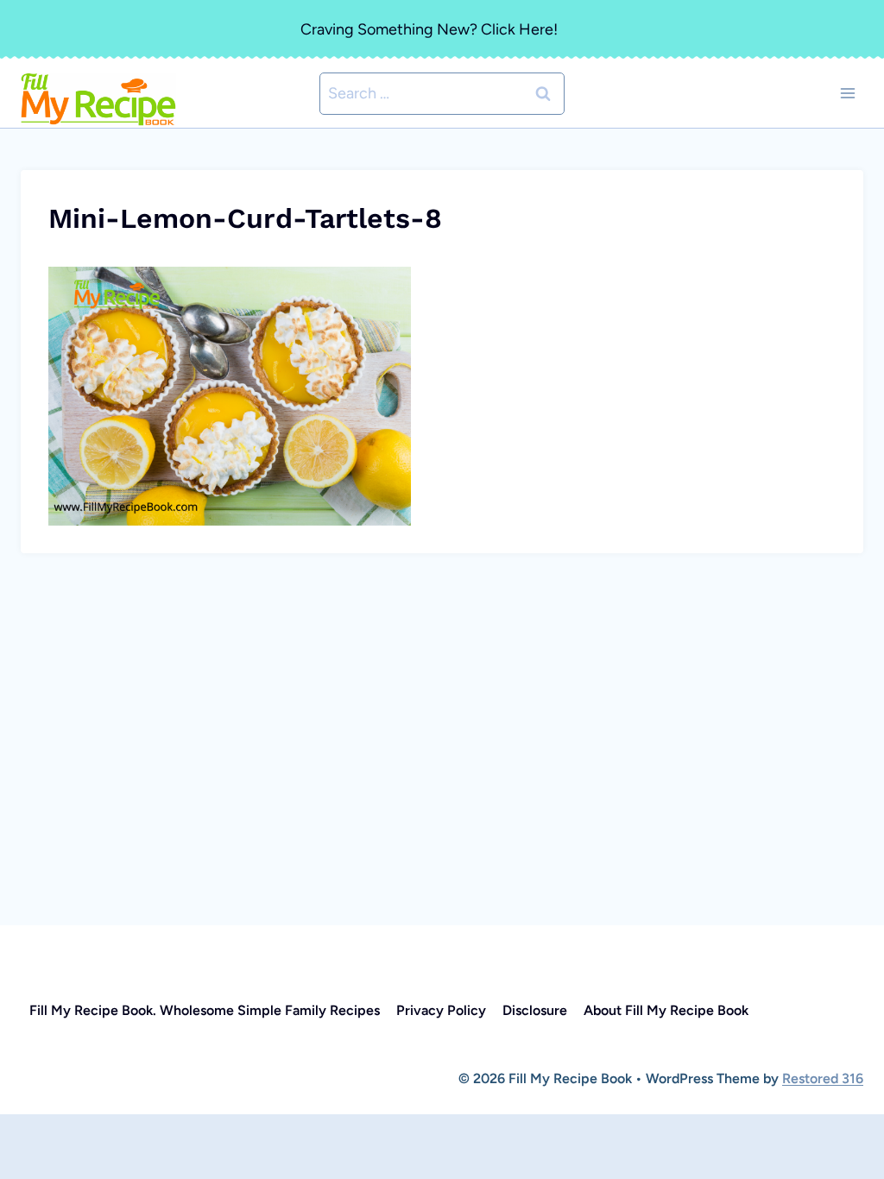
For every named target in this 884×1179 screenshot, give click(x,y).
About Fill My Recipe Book (666, 1010)
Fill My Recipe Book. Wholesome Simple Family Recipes (204, 1010)
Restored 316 (822, 1078)
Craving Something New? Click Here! (429, 29)
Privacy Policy (441, 1010)
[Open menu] (847, 93)
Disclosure (534, 1010)
